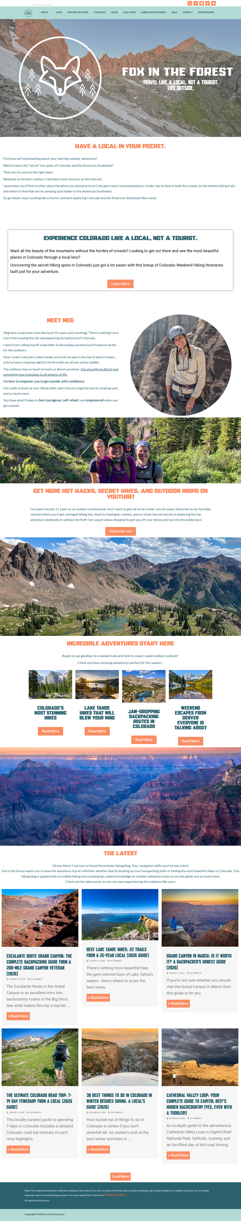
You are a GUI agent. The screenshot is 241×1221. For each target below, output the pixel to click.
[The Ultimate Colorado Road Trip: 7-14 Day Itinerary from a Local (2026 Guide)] (40, 1084)
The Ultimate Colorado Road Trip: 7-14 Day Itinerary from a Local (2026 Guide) (39, 1101)
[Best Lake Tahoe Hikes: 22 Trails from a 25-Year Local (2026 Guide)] (120, 939)
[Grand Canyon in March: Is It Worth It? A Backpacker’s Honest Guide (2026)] (200, 945)
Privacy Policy (115, 1194)
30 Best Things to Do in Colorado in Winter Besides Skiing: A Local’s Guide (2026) (119, 1101)
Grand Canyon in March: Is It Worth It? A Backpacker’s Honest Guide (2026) (199, 962)
